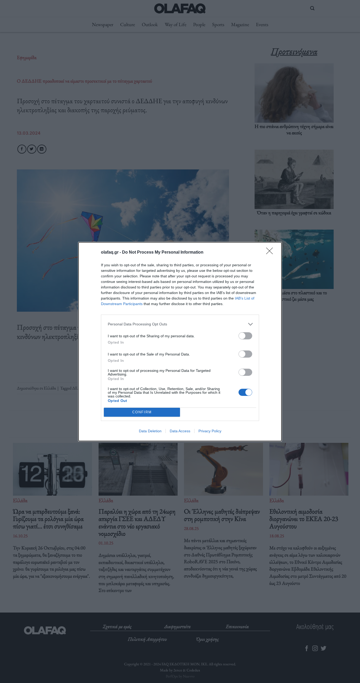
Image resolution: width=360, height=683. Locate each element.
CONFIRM (142, 412)
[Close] (271, 253)
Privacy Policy (209, 431)
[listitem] (180, 324)
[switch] (245, 335)
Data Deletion (150, 431)
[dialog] (180, 341)
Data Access (180, 431)
